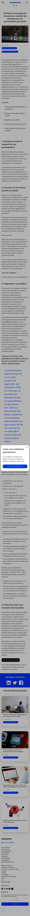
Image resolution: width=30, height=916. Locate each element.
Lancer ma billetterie (15, 466)
